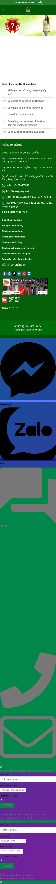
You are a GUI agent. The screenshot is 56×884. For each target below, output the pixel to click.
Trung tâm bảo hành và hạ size (17, 259)
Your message (6, 847)
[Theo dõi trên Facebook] (4, 273)
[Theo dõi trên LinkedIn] (29, 273)
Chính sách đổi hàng (12, 242)
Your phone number (8, 785)
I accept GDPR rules (8, 796)
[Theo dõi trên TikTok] (14, 273)
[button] (40, 3)
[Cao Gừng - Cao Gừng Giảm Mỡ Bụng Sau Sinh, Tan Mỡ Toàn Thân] (28, 10)
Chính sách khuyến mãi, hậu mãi (18, 248)
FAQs (39, 326)
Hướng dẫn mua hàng (12, 225)
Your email (4, 836)
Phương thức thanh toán (14, 236)
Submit (7, 805)
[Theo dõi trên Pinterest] (24, 273)
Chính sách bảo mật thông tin (16, 253)
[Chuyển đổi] (4, 91)
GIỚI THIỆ (19, 326)
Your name (4, 774)
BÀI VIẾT (30, 326)
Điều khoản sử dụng (12, 220)
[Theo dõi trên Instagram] (9, 273)
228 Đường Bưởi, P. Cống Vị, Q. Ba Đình (32, 197)
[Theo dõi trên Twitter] (19, 273)
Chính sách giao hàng (12, 231)
